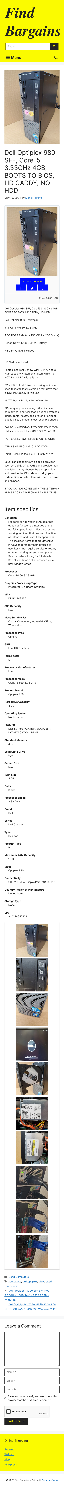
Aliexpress (10, 1464)
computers (14, 1281)
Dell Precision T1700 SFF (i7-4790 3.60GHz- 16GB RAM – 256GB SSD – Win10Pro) (27, 1295)
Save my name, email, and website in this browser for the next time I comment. (33, 1398)
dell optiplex (30, 1281)
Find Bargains (33, 21)
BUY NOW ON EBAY (32, 281)
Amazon (9, 1449)
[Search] (54, 46)
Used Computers (18, 1276)
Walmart (9, 1454)
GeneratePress (50, 1480)
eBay (7, 1459)
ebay (41, 1281)
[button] (56, 57)
